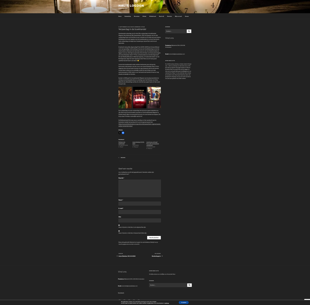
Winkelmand (152, 16)
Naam (121, 200)
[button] (125, 97)
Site (120, 217)
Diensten (169, 16)
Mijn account (178, 16)
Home (119, 16)
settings (167, 303)
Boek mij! (161, 16)
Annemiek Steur (139, 26)
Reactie (121, 178)
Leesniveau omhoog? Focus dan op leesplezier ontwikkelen (152, 143)
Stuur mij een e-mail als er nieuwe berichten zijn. (133, 233)
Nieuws (123, 157)
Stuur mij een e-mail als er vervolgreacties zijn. (132, 227)
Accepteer (183, 302)
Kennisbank (121, 292)
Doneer (187, 16)
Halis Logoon (131, 5)
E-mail (121, 208)
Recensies (136, 16)
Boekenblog (128, 16)
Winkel (144, 16)
